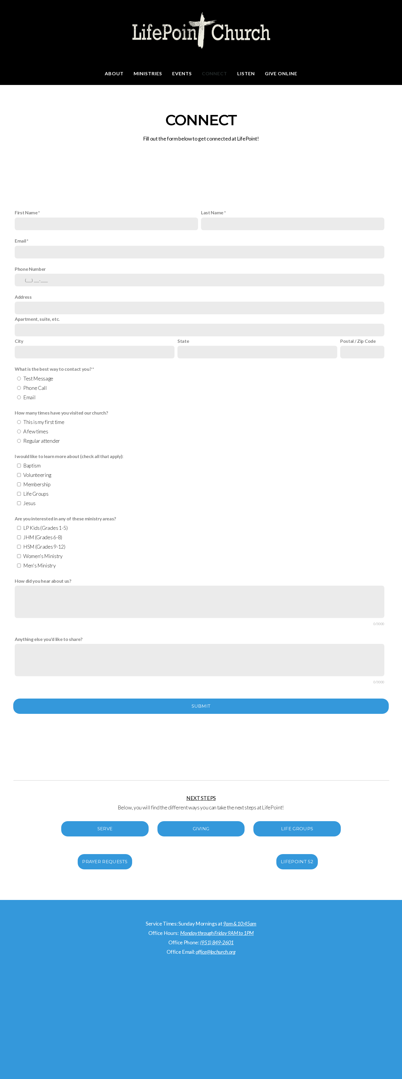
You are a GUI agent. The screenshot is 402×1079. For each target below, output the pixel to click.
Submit (201, 706)
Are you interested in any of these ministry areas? (65, 518)
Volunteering (37, 475)
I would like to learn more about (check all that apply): (69, 456)
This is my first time (43, 422)
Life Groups (35, 494)
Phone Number (30, 269)
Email (20, 240)
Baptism (32, 465)
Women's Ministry (43, 556)
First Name (26, 212)
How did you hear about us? (43, 581)
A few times (35, 431)
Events (182, 73)
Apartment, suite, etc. (37, 319)
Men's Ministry (39, 565)
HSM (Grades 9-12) (44, 547)
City (19, 341)
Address (23, 297)
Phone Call (35, 388)
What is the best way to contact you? (53, 369)
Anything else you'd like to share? (49, 639)
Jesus (29, 503)
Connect (214, 73)
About (114, 73)
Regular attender (41, 441)
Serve (105, 828)
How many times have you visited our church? (61, 412)
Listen (246, 73)
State (183, 341)
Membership (37, 484)
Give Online (281, 73)
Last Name (212, 212)
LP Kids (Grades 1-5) (45, 528)
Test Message (38, 378)
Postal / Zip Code (358, 341)
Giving (201, 828)
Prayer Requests (105, 861)
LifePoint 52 (297, 861)
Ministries (148, 73)
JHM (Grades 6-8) (42, 537)
